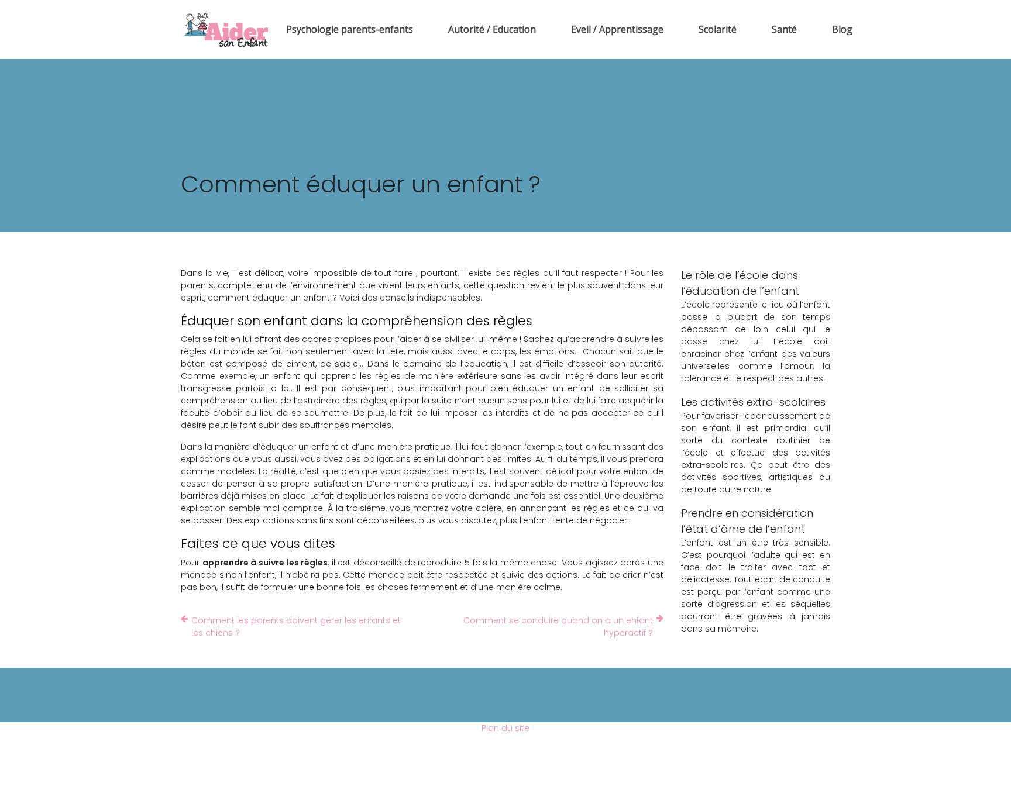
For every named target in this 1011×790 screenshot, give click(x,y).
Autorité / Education (492, 29)
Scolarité (718, 29)
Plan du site (505, 728)
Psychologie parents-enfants (349, 29)
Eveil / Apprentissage (617, 29)
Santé (784, 29)
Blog (842, 29)
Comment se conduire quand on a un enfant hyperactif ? (558, 627)
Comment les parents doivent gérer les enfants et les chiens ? (296, 627)
